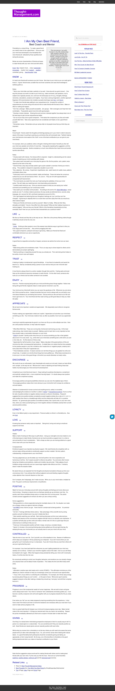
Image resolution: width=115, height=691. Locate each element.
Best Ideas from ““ (84, 109)
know (14, 68)
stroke (45, 392)
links (35, 72)
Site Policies (59, 687)
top (21, 77)
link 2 (61, 100)
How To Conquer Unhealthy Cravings (85, 68)
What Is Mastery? (79, 102)
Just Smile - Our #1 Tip (81, 57)
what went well (46, 658)
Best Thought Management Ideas (32, 666)
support (31, 70)
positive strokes (23, 658)
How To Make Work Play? (82, 94)
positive (38, 70)
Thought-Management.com (26, 13)
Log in (64, 687)
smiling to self (33, 658)
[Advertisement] (71, 21)
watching (15, 658)
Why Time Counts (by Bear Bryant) (84, 64)
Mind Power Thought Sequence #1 (84, 87)
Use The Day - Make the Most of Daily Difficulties (88, 61)
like (18, 68)
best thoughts (29, 72)
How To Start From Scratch (82, 90)
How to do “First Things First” (83, 106)
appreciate (37, 68)
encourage (16, 70)
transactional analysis (55, 392)
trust (16, 415)
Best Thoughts (20, 668)
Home (35, 670)
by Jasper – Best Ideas (83, 98)
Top (17, 670)
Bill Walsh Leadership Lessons (83, 72)
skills (21, 674)
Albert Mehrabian (62, 190)
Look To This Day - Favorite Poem (84, 53)
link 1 (55, 100)
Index (25, 670)
